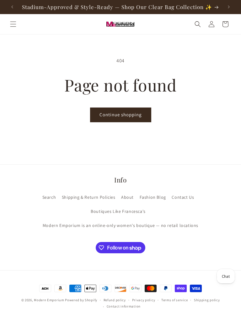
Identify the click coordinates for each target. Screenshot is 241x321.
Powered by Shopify (81, 300)
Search (49, 197)
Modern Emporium (49, 300)
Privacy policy (143, 300)
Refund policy (115, 300)
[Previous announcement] (12, 7)
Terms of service (174, 300)
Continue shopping (120, 115)
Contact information (124, 306)
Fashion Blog (153, 197)
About (127, 197)
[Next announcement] (229, 7)
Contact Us (183, 197)
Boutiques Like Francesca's (118, 211)
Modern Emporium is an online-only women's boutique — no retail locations (120, 225)
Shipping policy (207, 300)
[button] (13, 24)
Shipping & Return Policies (88, 197)
